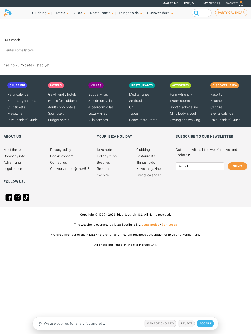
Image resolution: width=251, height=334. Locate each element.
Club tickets (16, 107)
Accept (205, 323)
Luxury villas (97, 113)
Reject (186, 323)
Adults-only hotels (61, 107)
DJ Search (12, 40)
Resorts (216, 94)
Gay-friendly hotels (62, 94)
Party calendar (18, 94)
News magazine (148, 169)
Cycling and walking (185, 120)
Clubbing (143, 150)
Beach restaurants (143, 120)
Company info (14, 156)
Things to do (145, 162)
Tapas (133, 113)
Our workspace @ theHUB (69, 169)
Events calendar (222, 113)
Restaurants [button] (100, 13)
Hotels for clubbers (62, 101)
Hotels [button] (60, 13)
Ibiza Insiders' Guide (22, 120)
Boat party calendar (22, 101)
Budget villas (98, 94)
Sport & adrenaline (184, 107)
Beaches (216, 101)
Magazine (170, 3)
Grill (132, 107)
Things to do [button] (129, 13)
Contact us (58, 162)
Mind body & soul (183, 113)
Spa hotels (56, 113)
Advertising (12, 162)
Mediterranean (140, 94)
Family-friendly (181, 94)
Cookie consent (62, 156)
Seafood (135, 101)
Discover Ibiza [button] (158, 13)
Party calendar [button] (231, 12)
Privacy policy (60, 150)
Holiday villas (107, 156)
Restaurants (145, 156)
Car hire (216, 107)
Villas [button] (77, 13)
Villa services (98, 120)
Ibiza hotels (105, 150)
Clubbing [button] (39, 13)
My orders (211, 3)
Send (237, 166)
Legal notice (13, 169)
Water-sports (180, 101)
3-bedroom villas (100, 101)
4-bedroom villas (100, 107)
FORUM (189, 3)
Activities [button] (180, 85)
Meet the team (14, 150)
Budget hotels (58, 120)
